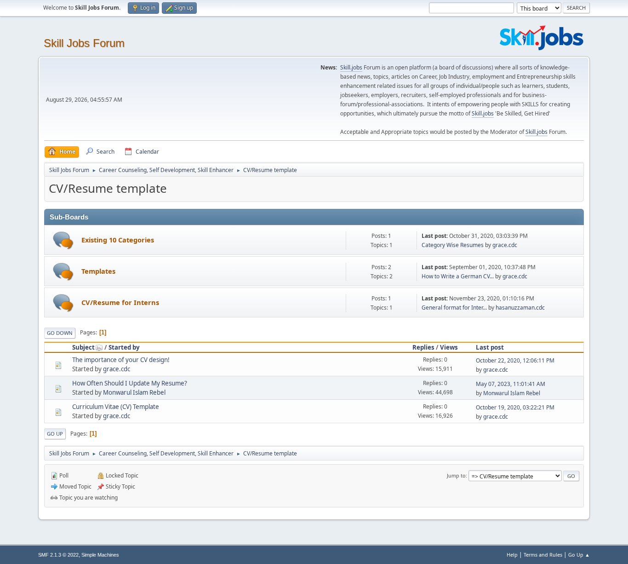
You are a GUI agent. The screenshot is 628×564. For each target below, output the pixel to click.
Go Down (60, 332)
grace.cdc (504, 245)
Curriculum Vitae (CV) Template (115, 407)
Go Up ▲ (579, 554)
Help (512, 554)
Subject (83, 347)
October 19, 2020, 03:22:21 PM (515, 407)
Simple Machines (100, 555)
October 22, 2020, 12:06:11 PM (515, 360)
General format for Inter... (454, 307)
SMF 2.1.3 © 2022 (58, 555)
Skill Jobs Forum (84, 43)
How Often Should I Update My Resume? (129, 383)
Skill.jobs (351, 67)
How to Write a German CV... (458, 276)
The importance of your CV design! (121, 360)
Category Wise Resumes (453, 245)
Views (449, 347)
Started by (124, 347)
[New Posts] (63, 240)
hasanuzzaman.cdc (520, 307)
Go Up (55, 433)
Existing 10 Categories (117, 239)
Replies (423, 347)
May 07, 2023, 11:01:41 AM (510, 384)
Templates (98, 271)
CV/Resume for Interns (120, 302)
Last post (490, 347)
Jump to (456, 475)
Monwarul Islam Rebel (134, 392)
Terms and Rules (543, 554)
